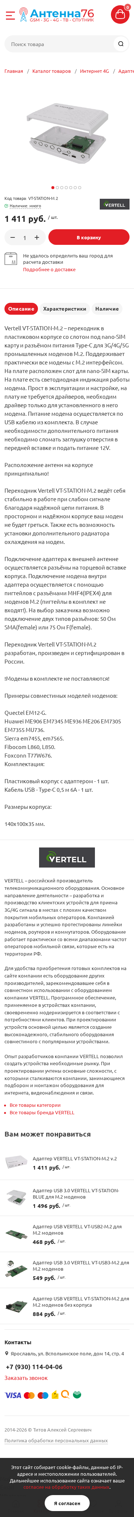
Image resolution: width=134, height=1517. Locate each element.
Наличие (107, 308)
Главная (13, 71)
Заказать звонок (26, 1377)
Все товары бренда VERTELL (42, 1112)
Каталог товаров (51, 71)
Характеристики (64, 308)
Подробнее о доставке (49, 269)
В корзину (89, 237)
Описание (21, 308)
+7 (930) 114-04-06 (34, 1367)
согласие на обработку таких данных (66, 1487)
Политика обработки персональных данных (56, 1440)
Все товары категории (35, 1105)
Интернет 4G (94, 71)
